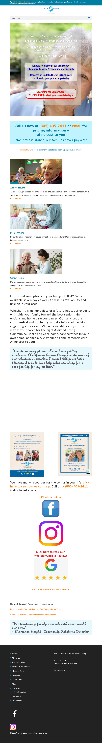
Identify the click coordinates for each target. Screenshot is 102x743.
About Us (16, 658)
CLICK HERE (25, 150)
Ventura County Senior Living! (51, 36)
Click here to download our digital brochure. (51, 589)
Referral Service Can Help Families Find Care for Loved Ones (35, 609)
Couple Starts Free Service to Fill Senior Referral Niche (33, 614)
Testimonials (21, 692)
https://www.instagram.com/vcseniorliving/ (28, 733)
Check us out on (51, 497)
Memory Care (18, 671)
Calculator (16, 696)
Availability (17, 675)
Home (14, 653)
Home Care (17, 679)
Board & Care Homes (21, 666)
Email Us (27, 2)
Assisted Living (18, 662)
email (76, 126)
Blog (14, 684)
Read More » (15, 198)
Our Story (16, 688)
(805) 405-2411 (55, 56)
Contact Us (17, 700)
